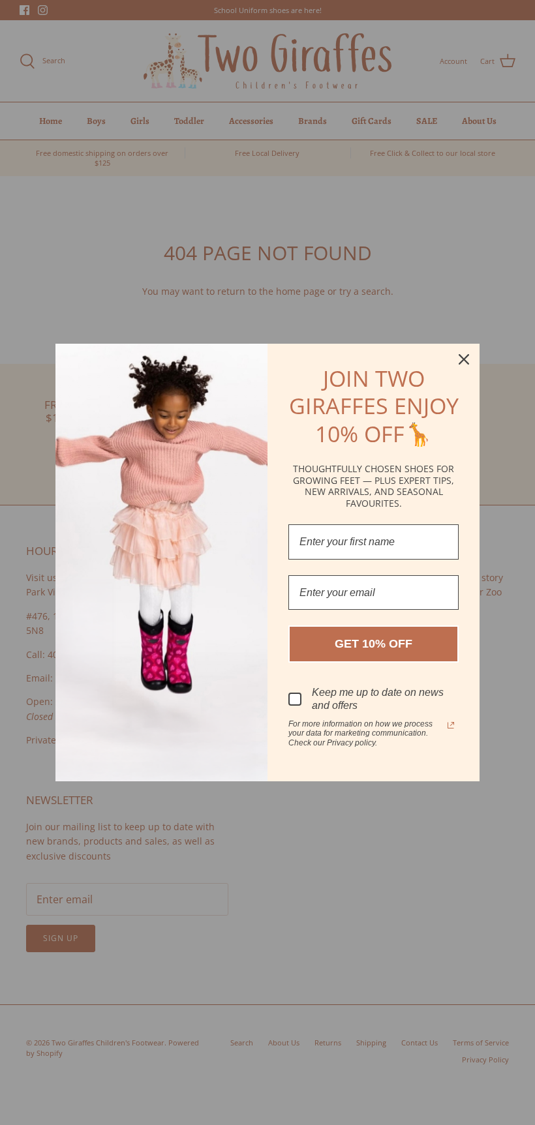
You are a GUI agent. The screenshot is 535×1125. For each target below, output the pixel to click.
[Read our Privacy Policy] (451, 725)
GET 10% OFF (373, 643)
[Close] (464, 359)
